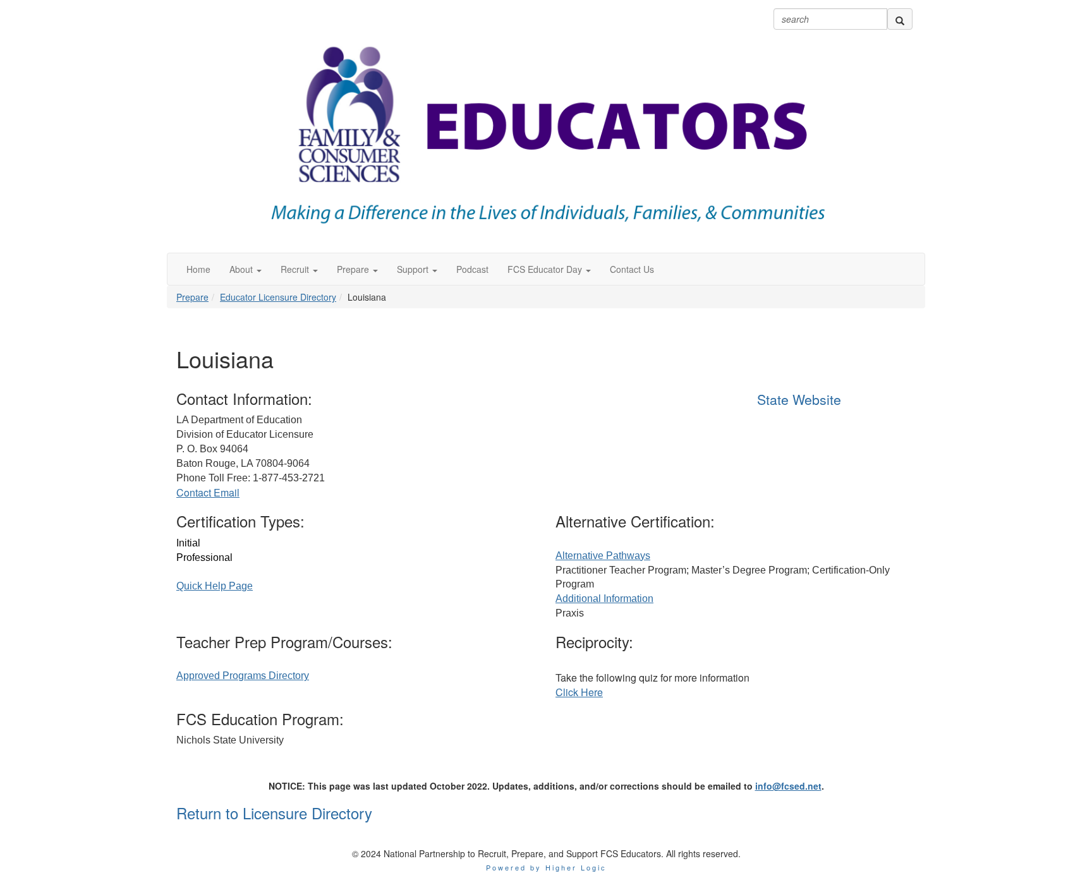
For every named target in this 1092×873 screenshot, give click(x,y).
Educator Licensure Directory (278, 297)
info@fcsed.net (788, 786)
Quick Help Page (214, 586)
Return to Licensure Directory (274, 813)
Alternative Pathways (602, 555)
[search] (900, 19)
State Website (799, 399)
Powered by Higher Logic (546, 867)
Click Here (579, 692)
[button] (245, 269)
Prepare (192, 297)
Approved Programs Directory (242, 675)
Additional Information (604, 598)
